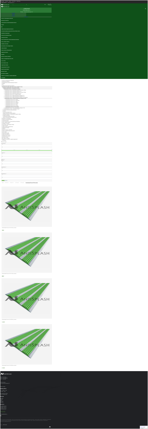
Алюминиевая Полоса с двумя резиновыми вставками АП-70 (14, 96)
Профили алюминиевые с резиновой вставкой (11, 87)
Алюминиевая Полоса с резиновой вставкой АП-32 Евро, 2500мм (15, 90)
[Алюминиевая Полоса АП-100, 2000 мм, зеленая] (27, 298)
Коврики (3, 83)
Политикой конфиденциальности (5, 421)
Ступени (4, 110)
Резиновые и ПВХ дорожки (6, 118)
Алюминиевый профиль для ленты (8, 116)
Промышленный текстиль (6, 134)
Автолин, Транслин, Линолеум (7, 129)
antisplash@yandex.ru (10, 2)
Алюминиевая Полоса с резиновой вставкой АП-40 (13, 91)
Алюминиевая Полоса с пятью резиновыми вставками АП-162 (15, 107)
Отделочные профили (5, 133)
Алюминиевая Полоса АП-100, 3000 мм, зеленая (9, 365)
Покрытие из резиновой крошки (7, 119)
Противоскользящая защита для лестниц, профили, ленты (12, 86)
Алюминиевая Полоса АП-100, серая (12, 101)
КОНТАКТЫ (14, 1)
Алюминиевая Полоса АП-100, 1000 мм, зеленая (9, 227)
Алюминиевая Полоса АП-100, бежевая (12, 102)
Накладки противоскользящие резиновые (9, 109)
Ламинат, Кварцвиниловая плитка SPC (8, 130)
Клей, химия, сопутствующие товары (8, 124)
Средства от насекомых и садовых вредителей (9, 139)
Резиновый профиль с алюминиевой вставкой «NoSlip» (12, 114)
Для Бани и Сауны (5, 137)
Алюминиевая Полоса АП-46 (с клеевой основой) (13, 94)
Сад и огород (4, 131)
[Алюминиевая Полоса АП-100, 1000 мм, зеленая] (27, 207)
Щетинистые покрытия (5, 81)
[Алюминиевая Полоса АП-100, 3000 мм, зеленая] (27, 344)
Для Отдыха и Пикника (5, 138)
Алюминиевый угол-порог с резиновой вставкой (11, 108)
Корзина (141, 427)
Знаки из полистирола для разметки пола (9, 117)
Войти (45, 4)
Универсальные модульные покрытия (8, 85)
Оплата (1, 399)
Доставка (1, 398)
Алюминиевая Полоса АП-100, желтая (12, 103)
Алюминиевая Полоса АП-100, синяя (12, 104)
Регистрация (143, 426)
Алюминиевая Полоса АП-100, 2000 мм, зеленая (9, 319)
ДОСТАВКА (2, 1)
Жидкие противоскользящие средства (9, 113)
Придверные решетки (5, 127)
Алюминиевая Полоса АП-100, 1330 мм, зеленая (9, 273)
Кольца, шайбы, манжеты (6, 122)
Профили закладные (6, 115)
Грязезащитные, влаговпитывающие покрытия (9, 82)
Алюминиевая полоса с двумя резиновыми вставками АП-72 (14, 95)
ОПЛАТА (6, 1)
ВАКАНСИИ (18, 1)
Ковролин (3, 128)
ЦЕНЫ (10, 1)
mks (2, 84)
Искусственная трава (5, 132)
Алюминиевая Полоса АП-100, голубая (12, 105)
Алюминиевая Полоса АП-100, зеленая (12, 106)
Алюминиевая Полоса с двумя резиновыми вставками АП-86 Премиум (16, 97)
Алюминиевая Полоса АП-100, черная (12, 99)
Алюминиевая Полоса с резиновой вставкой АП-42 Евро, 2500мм (15, 92)
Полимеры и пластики (5, 123)
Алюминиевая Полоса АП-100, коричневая (12, 100)
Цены (1, 400)
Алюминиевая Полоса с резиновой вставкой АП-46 (13, 93)
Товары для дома (5, 125)
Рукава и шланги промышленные (7, 126)
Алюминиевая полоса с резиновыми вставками (12, 88)
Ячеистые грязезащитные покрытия (8, 80)
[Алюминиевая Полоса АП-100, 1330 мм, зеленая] (27, 252)
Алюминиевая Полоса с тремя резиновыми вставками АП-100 (15, 98)
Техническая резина (5, 120)
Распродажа (4, 140)
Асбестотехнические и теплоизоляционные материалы (11, 121)
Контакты (1, 401)
